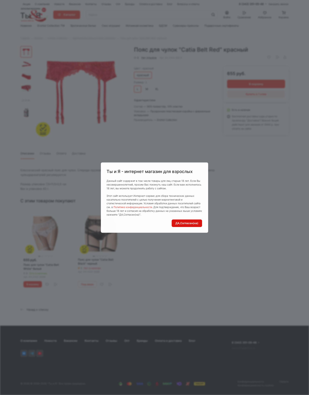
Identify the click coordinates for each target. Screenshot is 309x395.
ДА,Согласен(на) (186, 223)
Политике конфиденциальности (133, 207)
